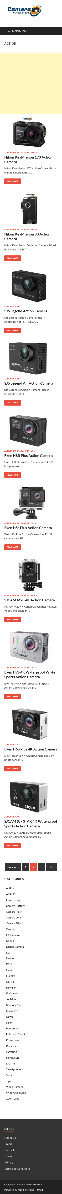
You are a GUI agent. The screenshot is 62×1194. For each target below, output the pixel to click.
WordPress (24, 1189)
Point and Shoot (15, 1034)
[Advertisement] (31, 83)
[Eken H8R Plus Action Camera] (31, 430)
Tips (8, 1081)
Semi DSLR (12, 1057)
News (9, 1016)
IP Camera (12, 993)
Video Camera (14, 1086)
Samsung (11, 1051)
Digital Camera (21, 153)
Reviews (11, 1045)
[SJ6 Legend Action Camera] (31, 286)
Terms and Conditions (17, 1168)
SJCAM (16, 306)
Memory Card (14, 1005)
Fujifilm (10, 975)
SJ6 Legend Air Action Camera (28, 383)
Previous (12, 866)
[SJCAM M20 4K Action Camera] (31, 575)
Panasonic (12, 1028)
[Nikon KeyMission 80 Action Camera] (31, 209)
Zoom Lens (12, 1098)
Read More (11, 180)
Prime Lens (12, 1040)
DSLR (9, 964)
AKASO (10, 894)
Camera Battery (15, 905)
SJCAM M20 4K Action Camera (29, 600)
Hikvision (11, 987)
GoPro (10, 981)
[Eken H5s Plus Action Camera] (31, 502)
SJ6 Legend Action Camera (25, 311)
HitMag (39, 1189)
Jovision (11, 999)
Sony (9, 1075)
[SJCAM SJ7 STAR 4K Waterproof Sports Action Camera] (31, 796)
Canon (10, 929)
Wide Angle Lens (16, 1092)
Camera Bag (13, 899)
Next (52, 866)
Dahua (10, 940)
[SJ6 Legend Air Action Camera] (31, 358)
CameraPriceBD (33, 1184)
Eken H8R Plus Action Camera (28, 455)
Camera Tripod (15, 923)
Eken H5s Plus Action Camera (28, 527)
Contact (9, 1150)
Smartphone (13, 1069)
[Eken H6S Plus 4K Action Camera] (31, 724)
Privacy (8, 1162)
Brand (8, 1143)
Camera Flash (14, 911)
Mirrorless (12, 1010)
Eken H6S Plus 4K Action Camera (31, 749)
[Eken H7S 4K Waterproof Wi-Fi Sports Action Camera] (31, 647)
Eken (33, 451)
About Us (10, 1137)
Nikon (34, 153)
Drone (10, 958)
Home (8, 1156)
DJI (8, 952)
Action (8, 153)
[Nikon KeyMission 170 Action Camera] (31, 132)
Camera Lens (13, 917)
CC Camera (13, 935)
